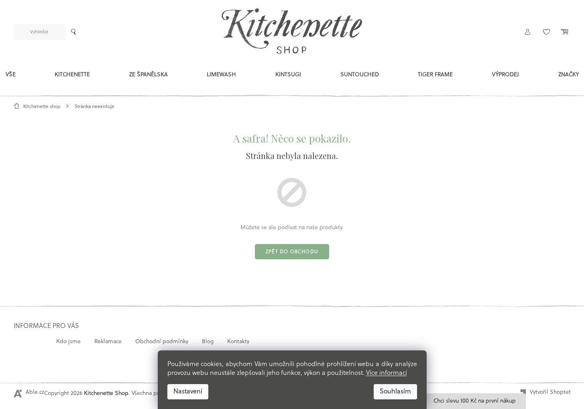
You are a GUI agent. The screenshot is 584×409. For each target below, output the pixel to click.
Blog (208, 342)
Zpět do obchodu (292, 252)
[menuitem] (11, 77)
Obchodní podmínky (161, 342)
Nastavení (187, 391)
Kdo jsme (68, 342)
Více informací (386, 373)
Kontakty (238, 342)
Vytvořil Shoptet (550, 392)
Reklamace (108, 342)
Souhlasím (395, 391)
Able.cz (35, 392)
